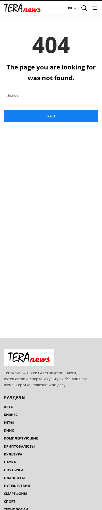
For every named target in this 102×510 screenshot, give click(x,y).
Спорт (9, 501)
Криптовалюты (19, 446)
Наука (10, 462)
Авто (8, 406)
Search (51, 116)
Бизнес (11, 414)
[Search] (84, 8)
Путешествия (17, 485)
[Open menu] (94, 8)
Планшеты (14, 477)
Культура (13, 454)
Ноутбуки (13, 470)
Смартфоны (15, 493)
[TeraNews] (22, 7)
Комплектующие (21, 438)
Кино (9, 430)
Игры (9, 422)
